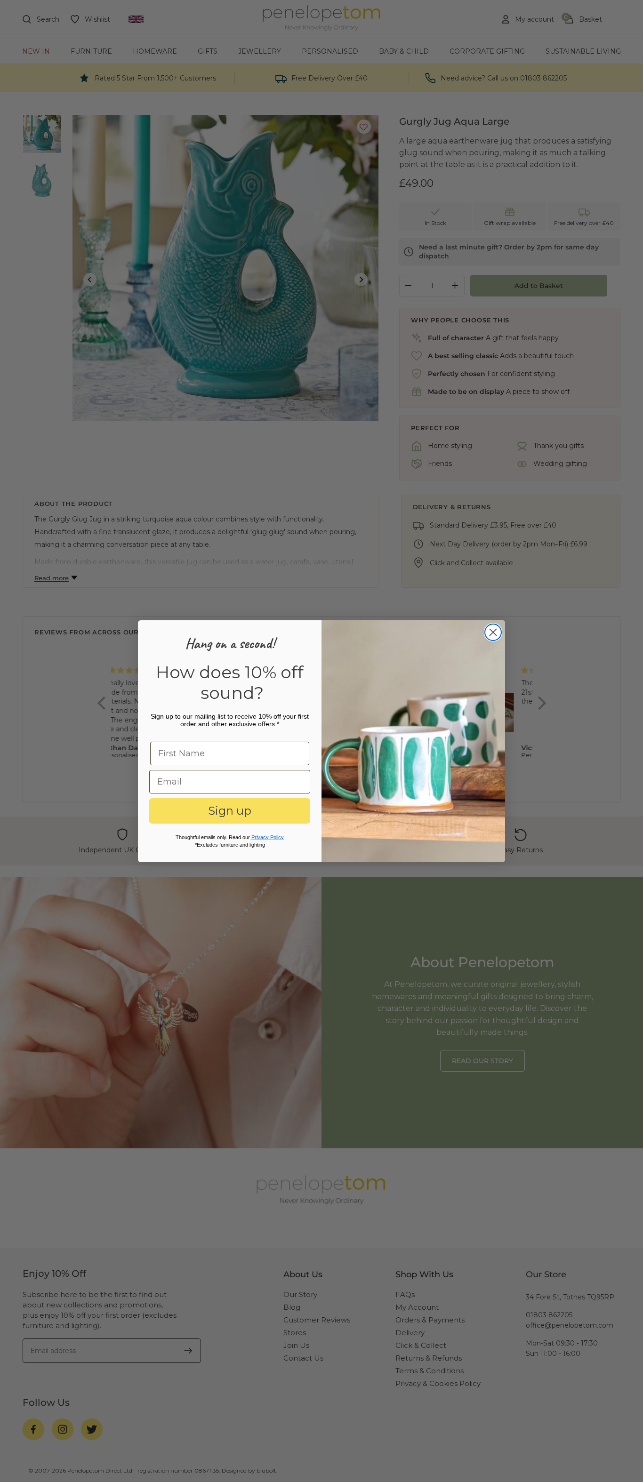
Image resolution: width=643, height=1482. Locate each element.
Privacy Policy (267, 837)
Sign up (229, 810)
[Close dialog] (493, 632)
